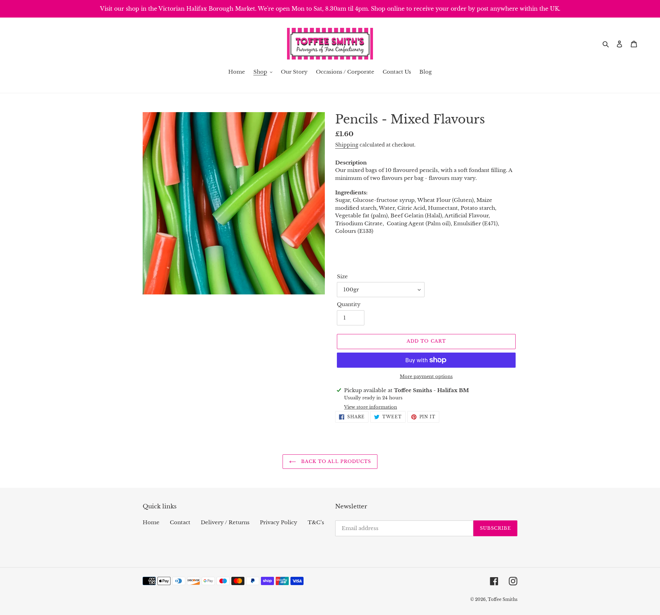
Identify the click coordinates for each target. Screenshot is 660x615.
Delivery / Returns (225, 522)
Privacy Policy (278, 522)
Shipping (346, 145)
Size (342, 276)
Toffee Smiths (502, 599)
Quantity (349, 304)
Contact (180, 522)
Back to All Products (335, 461)
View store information (370, 407)
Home (151, 522)
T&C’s (316, 522)
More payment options (426, 376)
